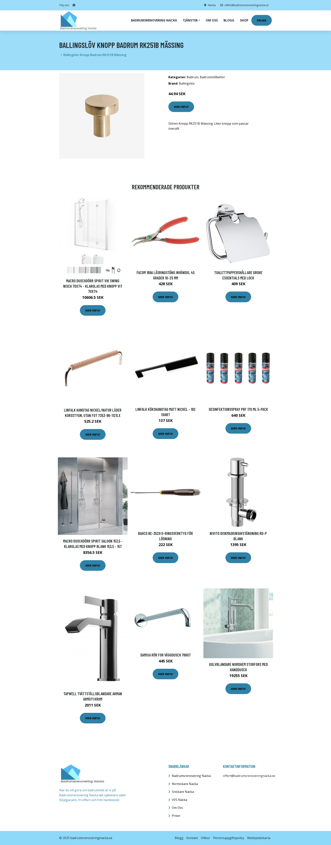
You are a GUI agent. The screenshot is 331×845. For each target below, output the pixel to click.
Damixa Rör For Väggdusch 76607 (165, 654)
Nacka (212, 5)
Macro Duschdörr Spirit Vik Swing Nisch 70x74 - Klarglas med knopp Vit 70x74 (92, 286)
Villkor (205, 838)
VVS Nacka (179, 800)
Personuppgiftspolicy (228, 838)
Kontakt (192, 838)
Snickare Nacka (183, 792)
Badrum (192, 77)
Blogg (229, 20)
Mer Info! (181, 107)
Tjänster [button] (190, 20)
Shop (244, 20)
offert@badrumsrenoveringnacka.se (246, 5)
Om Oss (177, 807)
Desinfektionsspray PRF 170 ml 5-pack (238, 409)
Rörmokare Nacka (185, 784)
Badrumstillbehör (212, 77)
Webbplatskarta (258, 838)
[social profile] (74, 5)
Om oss (212, 20)
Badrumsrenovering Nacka (154, 20)
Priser (261, 20)
